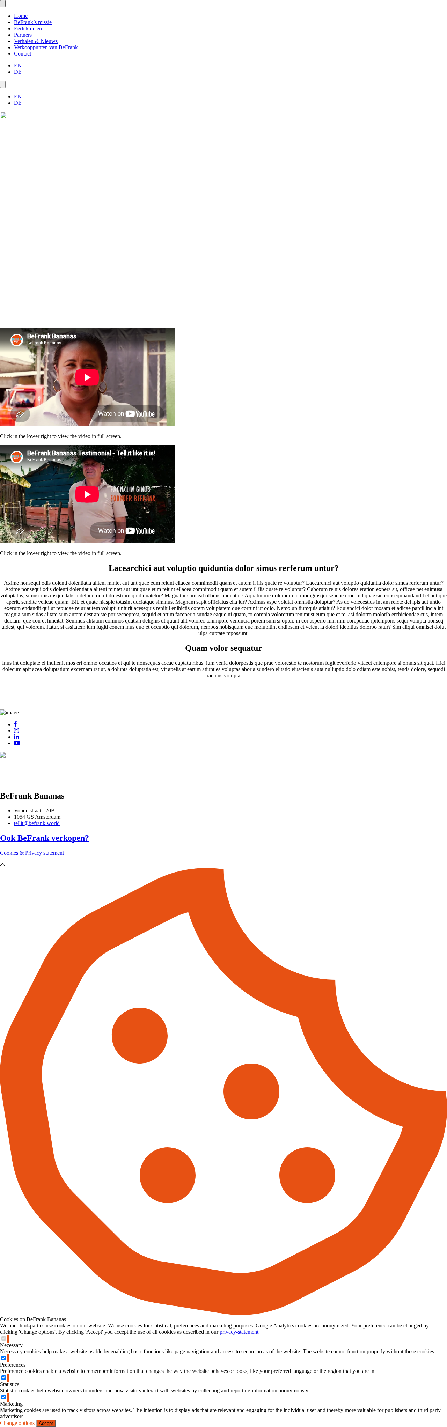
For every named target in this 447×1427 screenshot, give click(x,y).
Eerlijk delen (28, 28)
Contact (22, 54)
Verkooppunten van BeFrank (46, 47)
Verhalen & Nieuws (36, 41)
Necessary (11, 1345)
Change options (17, 1423)
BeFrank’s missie (33, 22)
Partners (23, 35)
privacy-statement (239, 1332)
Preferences (12, 1365)
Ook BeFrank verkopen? (44, 838)
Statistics (9, 1384)
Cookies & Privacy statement (32, 853)
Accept (46, 1423)
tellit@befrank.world (37, 823)
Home (21, 16)
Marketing (11, 1404)
